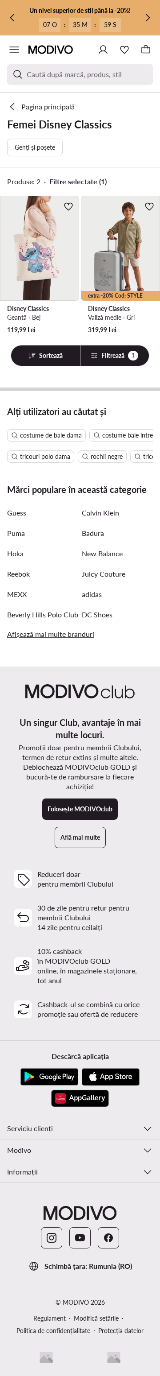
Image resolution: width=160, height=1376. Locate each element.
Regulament (49, 1318)
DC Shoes (97, 614)
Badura (93, 533)
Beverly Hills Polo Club (42, 614)
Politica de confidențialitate (53, 1330)
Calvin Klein (100, 512)
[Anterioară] (12, 17)
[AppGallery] (80, 1098)
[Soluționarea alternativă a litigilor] (46, 1357)
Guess (16, 512)
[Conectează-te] (103, 49)
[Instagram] (51, 1237)
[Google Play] (49, 1077)
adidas (92, 594)
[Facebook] (108, 1237)
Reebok (18, 574)
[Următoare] (147, 17)
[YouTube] (80, 1237)
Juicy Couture (103, 574)
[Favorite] (124, 49)
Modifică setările (96, 1318)
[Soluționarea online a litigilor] (114, 1357)
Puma (16, 533)
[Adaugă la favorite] (68, 206)
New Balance (102, 553)
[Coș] (145, 49)
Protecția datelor (121, 1330)
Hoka (15, 553)
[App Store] (111, 1077)
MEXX (17, 594)
